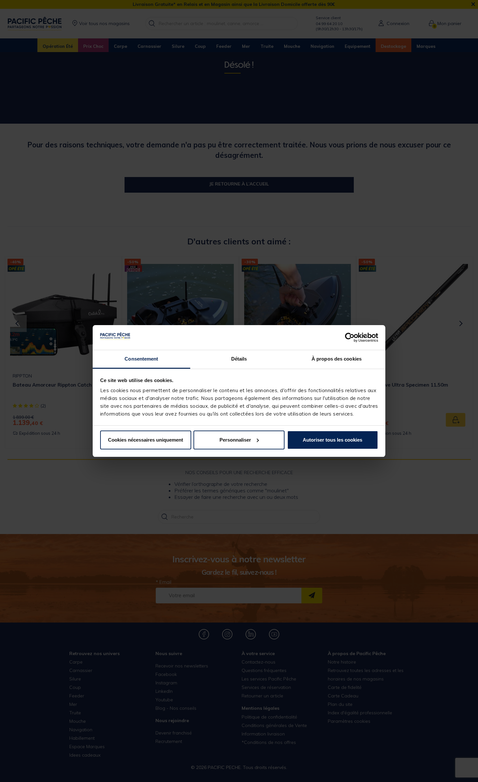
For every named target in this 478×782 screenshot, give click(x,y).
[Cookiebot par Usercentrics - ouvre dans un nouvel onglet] (349, 337)
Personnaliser (235, 440)
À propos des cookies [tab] (337, 359)
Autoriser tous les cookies (332, 440)
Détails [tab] (239, 359)
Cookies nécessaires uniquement (145, 440)
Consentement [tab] (141, 359)
